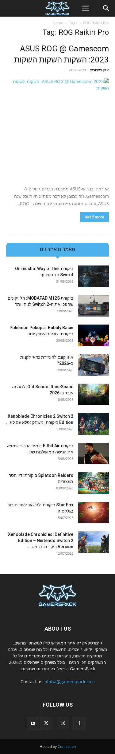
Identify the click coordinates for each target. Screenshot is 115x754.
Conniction (67, 746)
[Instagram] (63, 723)
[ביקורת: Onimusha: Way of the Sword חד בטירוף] (93, 276)
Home (58, 23)
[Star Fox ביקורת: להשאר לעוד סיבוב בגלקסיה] (93, 512)
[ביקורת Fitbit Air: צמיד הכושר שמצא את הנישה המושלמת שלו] (93, 453)
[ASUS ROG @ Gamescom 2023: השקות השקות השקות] (57, 129)
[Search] (106, 8)
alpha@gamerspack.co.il (70, 681)
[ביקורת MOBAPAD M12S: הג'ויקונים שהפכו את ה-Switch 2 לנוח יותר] (93, 306)
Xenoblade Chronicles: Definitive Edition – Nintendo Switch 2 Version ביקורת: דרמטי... (40, 540)
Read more (94, 217)
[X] (46, 723)
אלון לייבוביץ (99, 70)
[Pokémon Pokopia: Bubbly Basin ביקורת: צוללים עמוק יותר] (93, 335)
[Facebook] (79, 723)
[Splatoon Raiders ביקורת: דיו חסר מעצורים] (93, 483)
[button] (85, 8)
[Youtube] (33, 723)
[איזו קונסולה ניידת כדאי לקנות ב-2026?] (93, 365)
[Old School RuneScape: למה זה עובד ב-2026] (93, 394)
